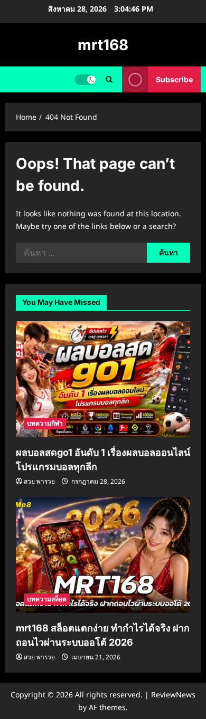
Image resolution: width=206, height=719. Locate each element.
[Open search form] (109, 79)
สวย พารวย (39, 481)
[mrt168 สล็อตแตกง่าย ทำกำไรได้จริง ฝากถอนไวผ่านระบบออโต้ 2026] (103, 555)
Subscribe (174, 79)
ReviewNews (173, 694)
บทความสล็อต (47, 599)
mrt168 (103, 45)
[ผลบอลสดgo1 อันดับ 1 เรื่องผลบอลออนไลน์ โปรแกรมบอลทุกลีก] (103, 379)
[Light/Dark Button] (85, 79)
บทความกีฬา (45, 423)
